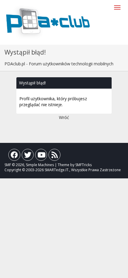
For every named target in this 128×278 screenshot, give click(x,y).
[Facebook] (14, 156)
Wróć (64, 117)
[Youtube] (41, 156)
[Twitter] (28, 156)
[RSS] (54, 156)
